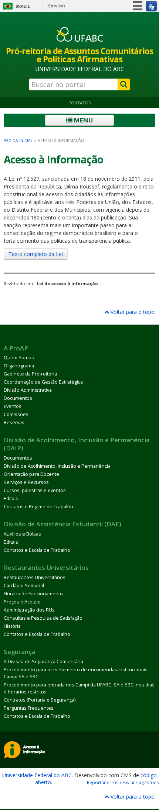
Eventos (12, 406)
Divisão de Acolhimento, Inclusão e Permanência (57, 466)
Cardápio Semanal (24, 585)
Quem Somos (19, 357)
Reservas (14, 422)
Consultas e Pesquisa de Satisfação (43, 618)
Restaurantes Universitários (34, 577)
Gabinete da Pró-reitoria (30, 374)
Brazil (23, 6)
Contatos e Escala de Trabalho (37, 550)
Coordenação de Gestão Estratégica (43, 382)
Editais (11, 498)
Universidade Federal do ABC (37, 775)
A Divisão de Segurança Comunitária (43, 661)
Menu (82, 120)
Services (56, 5)
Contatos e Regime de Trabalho (38, 506)
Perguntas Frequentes (29, 708)
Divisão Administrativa (28, 390)
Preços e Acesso (22, 602)
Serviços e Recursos (26, 482)
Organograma (19, 366)
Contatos (79, 102)
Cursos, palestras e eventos (35, 490)
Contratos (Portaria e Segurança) (39, 700)
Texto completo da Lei (36, 253)
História (12, 626)
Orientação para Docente (31, 474)
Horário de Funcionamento (33, 594)
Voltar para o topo (132, 311)
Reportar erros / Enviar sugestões (123, 782)
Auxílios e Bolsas (22, 534)
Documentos (18, 398)
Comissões (16, 414)
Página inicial (18, 140)
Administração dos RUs (29, 610)
